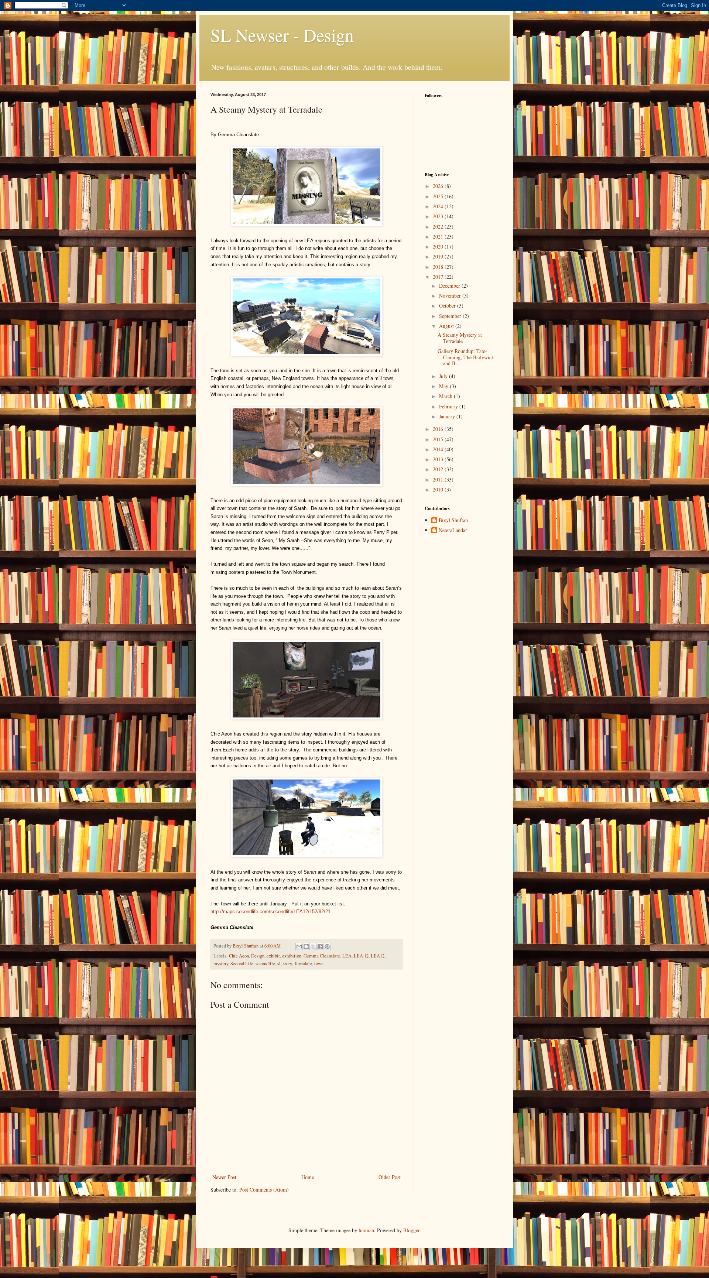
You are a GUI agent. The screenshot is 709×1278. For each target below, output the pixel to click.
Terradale (303, 963)
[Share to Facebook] (320, 946)
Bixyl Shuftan (453, 520)
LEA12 (377, 956)
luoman (366, 1230)
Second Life (241, 963)
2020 (439, 246)
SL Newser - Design (282, 35)
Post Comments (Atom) (264, 1189)
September (451, 315)
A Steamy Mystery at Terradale (460, 338)
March (446, 396)
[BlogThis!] (306, 946)
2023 (439, 216)
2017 (439, 276)
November (450, 295)
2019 (439, 256)
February (449, 406)
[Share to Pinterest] (327, 946)
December (450, 285)
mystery (220, 963)
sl (279, 963)
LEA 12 (361, 956)
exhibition (291, 956)
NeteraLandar (453, 530)
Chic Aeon (239, 956)
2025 (439, 196)
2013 (439, 459)
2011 (439, 479)
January (447, 416)
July (444, 376)
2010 (439, 489)
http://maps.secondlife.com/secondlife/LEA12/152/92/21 (270, 911)
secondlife (265, 963)
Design (257, 956)
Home (307, 1177)
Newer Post (224, 1177)
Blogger (411, 1230)
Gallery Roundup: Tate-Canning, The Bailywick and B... (466, 357)
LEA (347, 956)
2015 (439, 439)
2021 (439, 236)
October (448, 305)
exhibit (273, 956)
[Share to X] (313, 946)
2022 (439, 226)
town (318, 963)
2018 (439, 266)
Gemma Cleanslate (322, 956)
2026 (439, 185)
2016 (439, 428)
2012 (439, 469)
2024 (439, 206)
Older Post (390, 1177)
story (287, 963)
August (447, 325)
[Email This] (299, 946)
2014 (439, 449)
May (444, 386)
